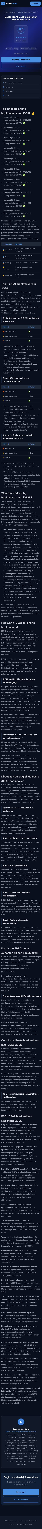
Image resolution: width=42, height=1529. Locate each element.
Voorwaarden (21, 1524)
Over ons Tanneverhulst (13, 83)
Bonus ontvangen (21, 1499)
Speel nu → (35, 3)
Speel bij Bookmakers (21, 59)
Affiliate (29, 1524)
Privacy (12, 1524)
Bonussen (9, 87)
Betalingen (9, 91)
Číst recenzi (21, 66)
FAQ (7, 95)
